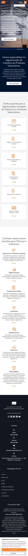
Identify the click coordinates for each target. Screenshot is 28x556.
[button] (25, 2)
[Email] (14, 445)
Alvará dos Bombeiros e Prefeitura (14, 160)
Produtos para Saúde (14, 291)
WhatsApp (14, 440)
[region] (14, 546)
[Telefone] (14, 430)
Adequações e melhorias (14, 194)
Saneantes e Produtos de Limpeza (14, 253)
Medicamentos (14, 333)
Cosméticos (14, 311)
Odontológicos (14, 371)
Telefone (14, 432)
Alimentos (14, 350)
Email (14, 448)
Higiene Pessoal (14, 273)
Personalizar (13, 553)
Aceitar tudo (14, 549)
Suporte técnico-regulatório (14, 177)
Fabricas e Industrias (10, 49)
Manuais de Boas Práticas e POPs (14, 211)
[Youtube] (19, 416)
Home (2, 49)
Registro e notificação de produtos (14, 143)
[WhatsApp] (14, 437)
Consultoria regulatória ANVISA (14, 125)
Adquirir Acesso (19, 6)
